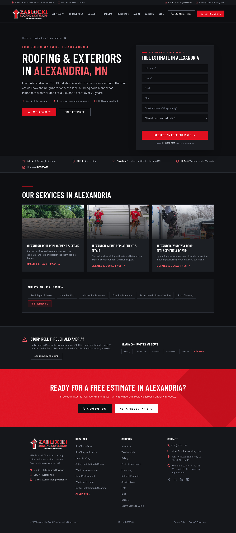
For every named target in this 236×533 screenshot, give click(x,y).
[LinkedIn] (181, 479)
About (137, 13)
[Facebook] (169, 479)
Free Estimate (75, 112)
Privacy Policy (180, 522)
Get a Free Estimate (134, 408)
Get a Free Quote (211, 13)
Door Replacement (122, 295)
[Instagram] (175, 479)
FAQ (123, 487)
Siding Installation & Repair (89, 463)
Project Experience (131, 463)
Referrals (123, 13)
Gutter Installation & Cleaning (155, 295)
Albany (127, 351)
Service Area (76, 13)
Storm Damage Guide (46, 356)
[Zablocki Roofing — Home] (30, 13)
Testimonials (128, 452)
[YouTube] (188, 479)
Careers (149, 13)
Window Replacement (93, 295)
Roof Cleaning (185, 295)
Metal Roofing (67, 295)
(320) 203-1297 (183, 13)
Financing (107, 13)
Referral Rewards (130, 475)
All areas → (199, 351)
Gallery (92, 13)
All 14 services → (40, 303)
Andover (156, 351)
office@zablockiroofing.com (211, 2)
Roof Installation (84, 446)
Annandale (170, 351)
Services (56, 13)
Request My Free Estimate (172, 135)
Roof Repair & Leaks (41, 295)
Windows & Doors (84, 481)
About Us (126, 446)
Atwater (185, 351)
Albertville (141, 351)
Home (25, 37)
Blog (161, 13)
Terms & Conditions (197, 522)
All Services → (83, 493)
